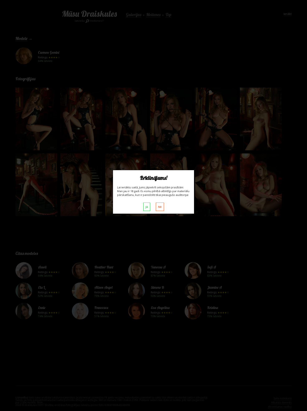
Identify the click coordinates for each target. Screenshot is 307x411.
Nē (160, 207)
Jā (147, 207)
